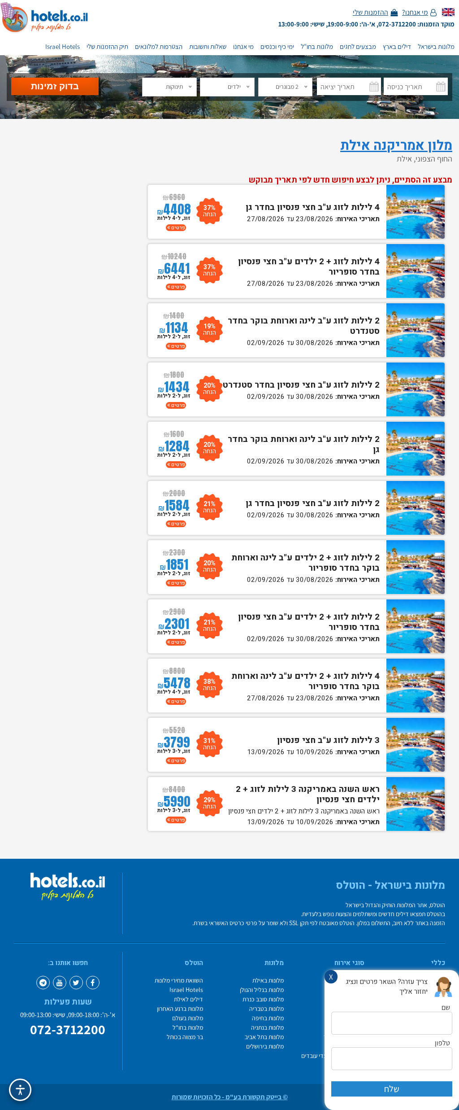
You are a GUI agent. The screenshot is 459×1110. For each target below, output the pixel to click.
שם (446, 1008)
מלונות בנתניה (267, 1027)
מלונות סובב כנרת (263, 999)
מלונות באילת (268, 980)
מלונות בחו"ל (317, 47)
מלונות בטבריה (266, 1009)
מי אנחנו (243, 47)
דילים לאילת (188, 999)
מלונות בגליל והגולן (262, 990)
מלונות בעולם (187, 1018)
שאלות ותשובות (207, 47)
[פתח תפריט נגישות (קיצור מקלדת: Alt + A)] (20, 1090)
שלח (391, 1089)
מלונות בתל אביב (264, 1037)
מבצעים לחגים (358, 47)
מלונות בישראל (436, 47)
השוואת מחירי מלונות (179, 980)
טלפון (442, 1043)
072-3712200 (67, 1030)
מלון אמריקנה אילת (396, 146)
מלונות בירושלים (265, 1046)
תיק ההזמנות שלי (107, 47)
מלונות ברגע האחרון (180, 1009)
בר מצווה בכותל (185, 1037)
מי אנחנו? (415, 12)
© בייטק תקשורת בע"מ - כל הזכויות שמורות (230, 1097)
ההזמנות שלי (370, 12)
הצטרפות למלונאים (158, 47)
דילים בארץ (397, 47)
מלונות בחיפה (268, 1018)
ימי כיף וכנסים (277, 47)
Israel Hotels (62, 47)
